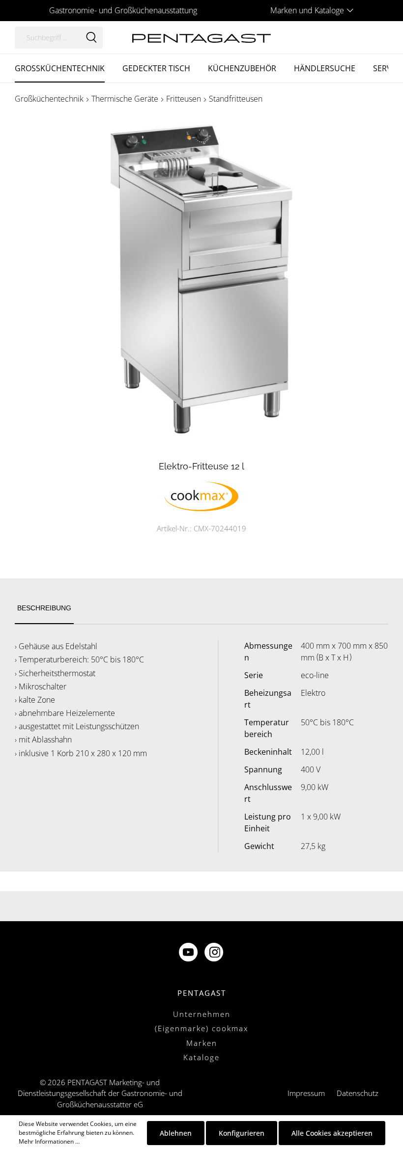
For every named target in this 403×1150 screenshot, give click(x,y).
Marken (201, 1043)
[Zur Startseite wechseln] (201, 37)
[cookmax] (201, 495)
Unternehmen (201, 1014)
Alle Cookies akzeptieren (332, 1133)
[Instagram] (214, 953)
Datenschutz (357, 1093)
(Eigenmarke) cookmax (201, 1028)
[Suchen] (91, 38)
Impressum (306, 1093)
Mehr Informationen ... (49, 1141)
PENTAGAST (201, 993)
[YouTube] (189, 953)
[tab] (44, 608)
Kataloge (201, 1057)
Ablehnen (176, 1133)
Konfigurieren (241, 1133)
